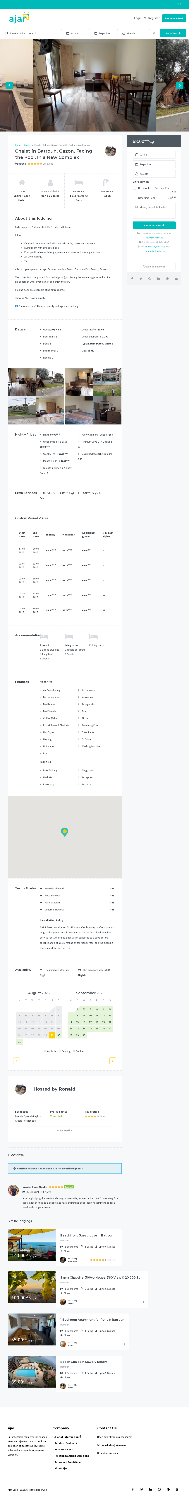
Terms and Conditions (67, 1462)
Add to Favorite (155, 266)
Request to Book (154, 225)
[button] (180, 4)
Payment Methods (154, 237)
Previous (9, 85)
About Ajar (60, 1468)
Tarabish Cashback (65, 1443)
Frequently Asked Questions (71, 1455)
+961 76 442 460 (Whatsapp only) (155, 246)
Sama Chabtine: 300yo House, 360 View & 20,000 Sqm (101, 1277)
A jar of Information (66, 1437)
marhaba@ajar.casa (155, 251)
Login (138, 18)
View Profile (64, 1130)
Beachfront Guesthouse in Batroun (87, 1235)
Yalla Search (173, 33)
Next (179, 85)
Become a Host (174, 18)
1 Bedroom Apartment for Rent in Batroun (92, 1319)
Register (154, 18)
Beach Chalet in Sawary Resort (83, 1362)
